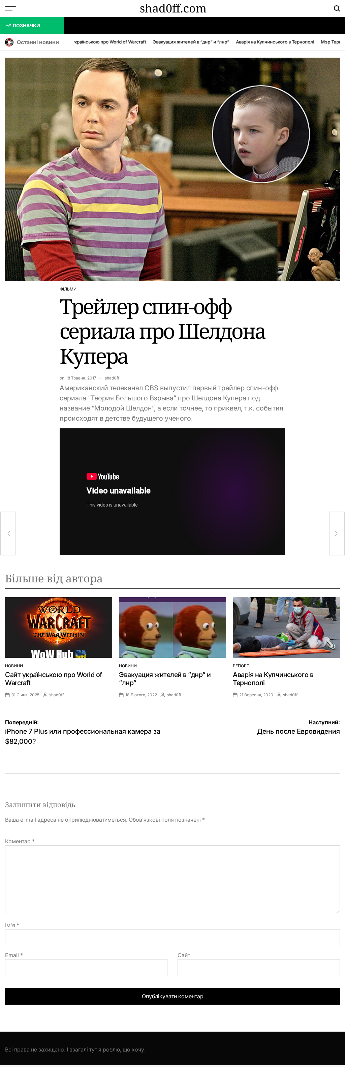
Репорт (241, 665)
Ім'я (12, 925)
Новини (14, 665)
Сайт (184, 955)
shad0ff (112, 377)
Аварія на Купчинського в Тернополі (265, 41)
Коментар (20, 841)
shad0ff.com (173, 8)
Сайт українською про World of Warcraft (93, 41)
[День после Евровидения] (337, 533)
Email (14, 955)
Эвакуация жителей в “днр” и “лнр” (181, 41)
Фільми (68, 289)
